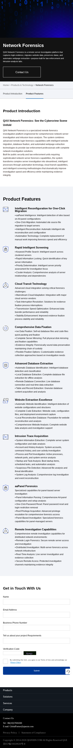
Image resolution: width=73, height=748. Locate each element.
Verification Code (11, 649)
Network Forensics (45, 85)
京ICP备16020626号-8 (14, 744)
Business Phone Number (15, 623)
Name (6, 597)
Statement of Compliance (33, 732)
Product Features (34, 93)
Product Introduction (12, 93)
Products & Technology (22, 85)
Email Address (10, 610)
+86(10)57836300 (14, 723)
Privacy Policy (15, 662)
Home (6, 85)
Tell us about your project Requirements (22, 635)
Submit (37, 671)
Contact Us (22, 72)
